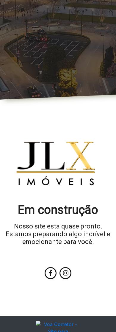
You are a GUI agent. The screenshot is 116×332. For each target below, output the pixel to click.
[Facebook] (51, 273)
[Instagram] (65, 273)
